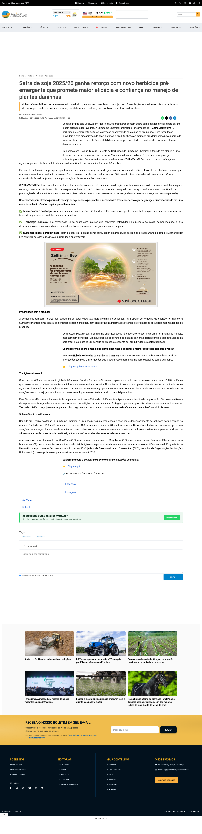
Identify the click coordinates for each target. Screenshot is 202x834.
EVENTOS (157, 27)
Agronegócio (26, 537)
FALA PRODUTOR (123, 27)
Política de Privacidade (36, 738)
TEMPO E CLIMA (81, 27)
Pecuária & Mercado (69, 784)
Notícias (112, 765)
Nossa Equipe (16, 765)
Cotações (64, 765)
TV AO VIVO (103, 27)
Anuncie (93, 3)
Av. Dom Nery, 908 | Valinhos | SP (171, 765)
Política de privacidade (174, 812)
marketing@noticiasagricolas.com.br (173, 770)
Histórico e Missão (18, 770)
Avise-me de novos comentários (37, 575)
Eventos (112, 779)
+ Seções (112, 789)
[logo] (192, 799)
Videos (63, 770)
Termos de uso (194, 812)
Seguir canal (171, 517)
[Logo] (14, 14)
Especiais (113, 784)
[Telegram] (199, 3)
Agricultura (41, 537)
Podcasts (64, 774)
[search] (198, 14)
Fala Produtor (115, 770)
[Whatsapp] (194, 3)
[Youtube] (190, 3)
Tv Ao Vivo (64, 779)
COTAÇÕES (25, 27)
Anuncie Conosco (166, 780)
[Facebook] (176, 3)
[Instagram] (185, 3)
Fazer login (108, 3)
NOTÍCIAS (6, 27)
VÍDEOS (43, 27)
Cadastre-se (124, 3)
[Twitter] (180, 3)
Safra (111, 774)
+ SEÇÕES (194, 27)
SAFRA (142, 27)
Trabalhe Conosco (17, 774)
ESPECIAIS (175, 27)
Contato (80, 3)
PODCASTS (61, 27)
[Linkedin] (174, 118)
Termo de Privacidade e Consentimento (82, 735)
